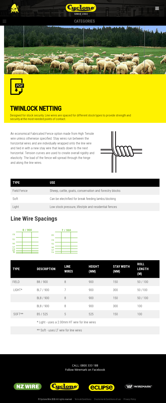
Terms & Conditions (83, 399)
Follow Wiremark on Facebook (85, 370)
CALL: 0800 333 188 (85, 365)
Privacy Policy (129, 399)
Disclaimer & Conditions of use (107, 399)
